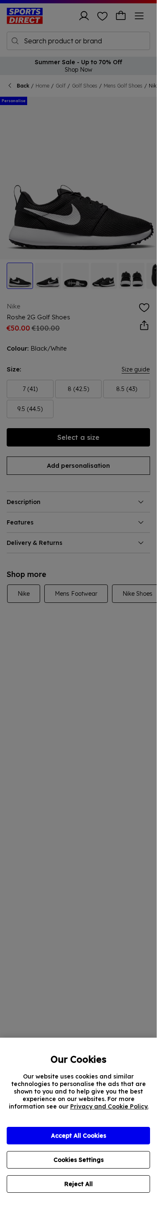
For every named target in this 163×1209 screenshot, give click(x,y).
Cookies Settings (78, 1160)
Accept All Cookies (78, 1135)
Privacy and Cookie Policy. (109, 1106)
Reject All (78, 1184)
